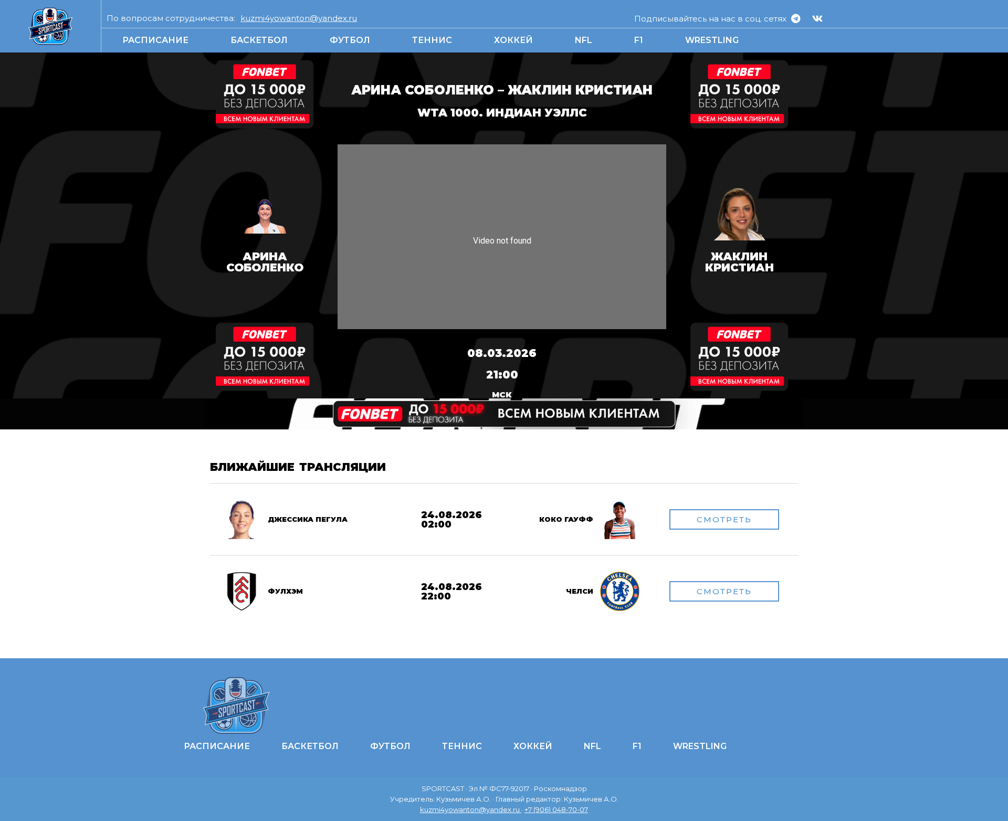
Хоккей (513, 40)
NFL (583, 40)
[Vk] (817, 18)
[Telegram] (795, 18)
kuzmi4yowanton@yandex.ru (298, 18)
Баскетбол (259, 40)
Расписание (155, 40)
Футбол (350, 40)
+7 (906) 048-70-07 (556, 809)
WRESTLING (712, 40)
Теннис (432, 40)
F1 (638, 40)
